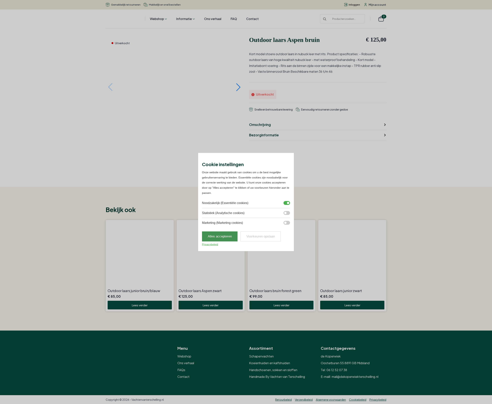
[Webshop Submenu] (165, 18)
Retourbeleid (283, 399)
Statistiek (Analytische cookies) (223, 212)
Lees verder (140, 305)
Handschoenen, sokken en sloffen (273, 370)
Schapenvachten (261, 356)
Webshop (157, 18)
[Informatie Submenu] (193, 18)
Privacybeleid (377, 399)
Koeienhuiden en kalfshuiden (269, 363)
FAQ (234, 18)
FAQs (181, 370)
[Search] (324, 18)
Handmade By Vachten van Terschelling (277, 377)
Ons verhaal (212, 18)
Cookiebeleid (357, 399)
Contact (252, 18)
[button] (238, 87)
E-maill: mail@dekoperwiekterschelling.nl (349, 377)
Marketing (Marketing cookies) (222, 222)
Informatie (184, 18)
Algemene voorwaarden (331, 399)
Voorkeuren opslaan (260, 236)
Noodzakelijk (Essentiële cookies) (225, 203)
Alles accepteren (220, 236)
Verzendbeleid (304, 399)
